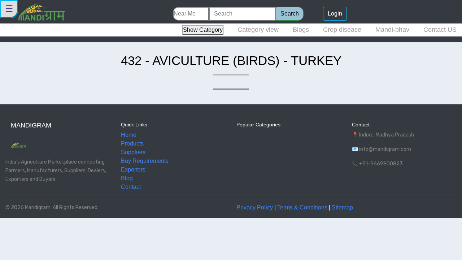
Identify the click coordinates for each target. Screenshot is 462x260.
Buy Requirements (145, 161)
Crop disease (342, 29)
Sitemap (342, 207)
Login (335, 13)
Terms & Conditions (302, 207)
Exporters (133, 169)
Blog (127, 178)
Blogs (301, 29)
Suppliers (133, 152)
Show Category (203, 30)
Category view (258, 29)
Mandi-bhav (392, 29)
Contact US (440, 29)
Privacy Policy (254, 207)
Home (128, 135)
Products (132, 143)
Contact (131, 187)
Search (289, 13)
